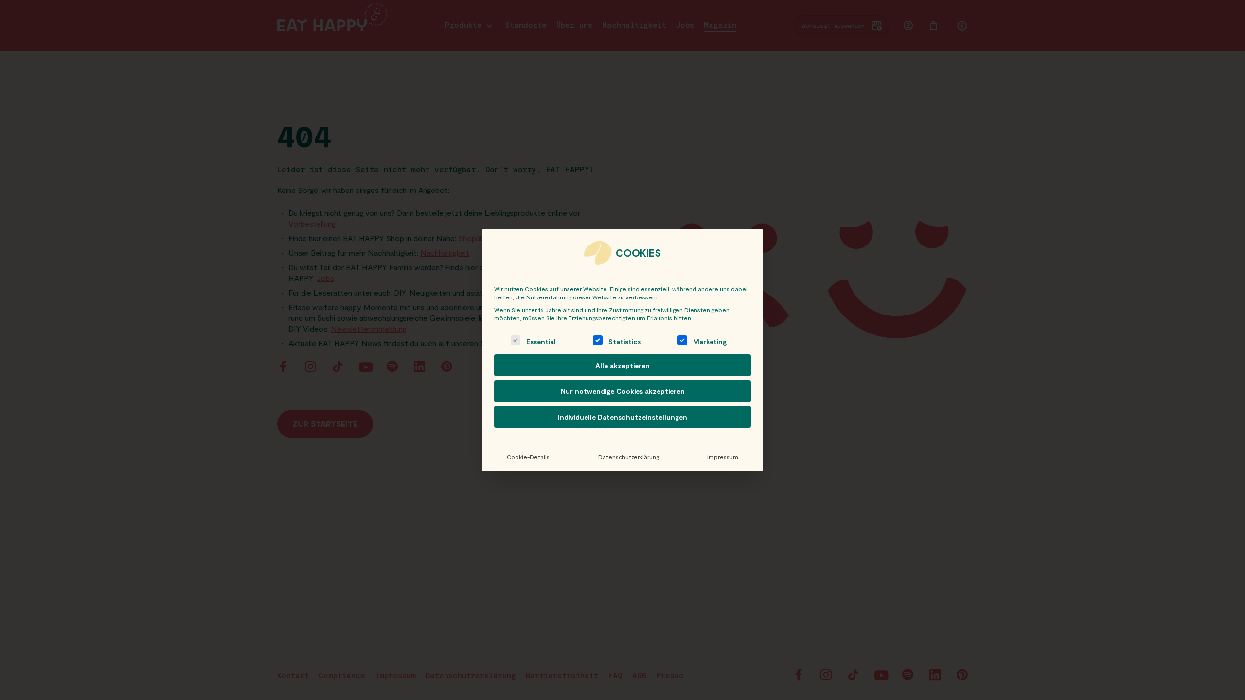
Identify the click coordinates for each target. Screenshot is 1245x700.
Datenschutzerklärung (628, 457)
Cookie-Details (528, 457)
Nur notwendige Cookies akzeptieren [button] (623, 391)
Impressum (722, 457)
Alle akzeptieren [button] (622, 365)
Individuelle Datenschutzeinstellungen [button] (622, 417)
